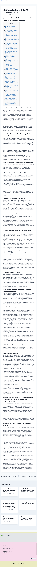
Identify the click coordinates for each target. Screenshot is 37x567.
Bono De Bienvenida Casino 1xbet (11, 78)
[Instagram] (35, 558)
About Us (4, 543)
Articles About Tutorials (7, 551)
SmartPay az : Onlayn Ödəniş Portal (29, 475)
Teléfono (7, 86)
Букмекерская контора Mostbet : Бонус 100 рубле (9, 476)
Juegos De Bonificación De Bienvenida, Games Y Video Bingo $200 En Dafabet (11, 82)
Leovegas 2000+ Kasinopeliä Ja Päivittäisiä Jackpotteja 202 (9, 490)
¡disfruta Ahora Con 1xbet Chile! (11, 79)
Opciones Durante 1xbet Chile (11, 42)
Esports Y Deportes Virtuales (10, 72)
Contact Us (5, 552)
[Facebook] (31, 558)
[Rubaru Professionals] (6, 2)
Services (4, 545)
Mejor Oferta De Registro (10, 98)
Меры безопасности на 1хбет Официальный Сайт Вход (9, 518)
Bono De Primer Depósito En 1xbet (11, 85)
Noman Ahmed (6, 14)
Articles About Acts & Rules (8, 548)
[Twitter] (33, 558)
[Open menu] (35, 2)
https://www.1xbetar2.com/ (28, 262)
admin (24, 506)
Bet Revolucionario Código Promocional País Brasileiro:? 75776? (10, 103)
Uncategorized (5, 8)
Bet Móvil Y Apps (8, 65)
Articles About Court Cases (8, 549)
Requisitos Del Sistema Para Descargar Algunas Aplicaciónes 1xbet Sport (11, 28)
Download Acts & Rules (7, 546)
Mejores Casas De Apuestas (10, 59)
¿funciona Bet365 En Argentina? (11, 38)
